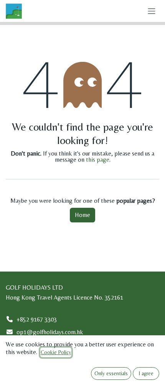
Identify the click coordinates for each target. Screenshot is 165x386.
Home (82, 215)
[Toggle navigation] (151, 11)
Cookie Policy (56, 352)
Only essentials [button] (111, 373)
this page (97, 159)
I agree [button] (146, 373)
